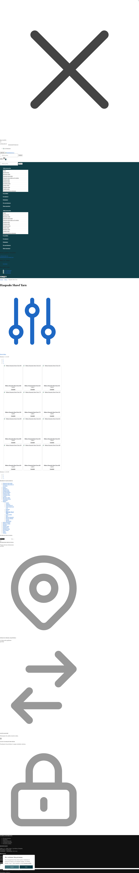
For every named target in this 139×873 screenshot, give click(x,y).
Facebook (5, 263)
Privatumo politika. (27, 863)
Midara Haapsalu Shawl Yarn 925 (33, 438)
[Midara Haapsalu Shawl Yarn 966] (13, 374)
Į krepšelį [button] (13, 389)
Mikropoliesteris (6, 522)
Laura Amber (9, 514)
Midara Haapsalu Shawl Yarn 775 (33, 412)
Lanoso (4, 496)
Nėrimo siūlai (6, 526)
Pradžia (1, 279)
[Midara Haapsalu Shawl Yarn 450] (13, 454)
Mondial (5, 525)
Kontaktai (5, 839)
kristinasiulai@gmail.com (13, 144)
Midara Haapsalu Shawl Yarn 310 (52, 412)
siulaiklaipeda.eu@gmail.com (6, 257)
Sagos (4, 531)
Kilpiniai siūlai (6, 493)
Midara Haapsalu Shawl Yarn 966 (13, 385)
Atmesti (12, 866)
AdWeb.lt (8, 872)
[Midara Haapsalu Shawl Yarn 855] (52, 427)
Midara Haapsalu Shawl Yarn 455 (52, 385)
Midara (5, 279)
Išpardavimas (6, 489)
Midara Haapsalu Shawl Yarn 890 (13, 438)
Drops (4, 487)
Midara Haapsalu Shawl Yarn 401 (33, 465)
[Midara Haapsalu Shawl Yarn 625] (32, 374)
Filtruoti (2, 538)
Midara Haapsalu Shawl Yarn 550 (13, 412)
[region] (19, 862)
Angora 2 (8, 504)
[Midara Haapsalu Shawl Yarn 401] (32, 454)
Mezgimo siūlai (6, 497)
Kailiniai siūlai (6, 491)
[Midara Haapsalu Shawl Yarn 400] (52, 454)
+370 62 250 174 (3, 143)
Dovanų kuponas (7, 838)
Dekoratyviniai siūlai (7, 483)
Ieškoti (20, 155)
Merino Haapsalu (10, 517)
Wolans (4, 532)
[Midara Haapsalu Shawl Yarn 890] (13, 427)
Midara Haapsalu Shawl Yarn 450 (13, 465)
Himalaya (5, 488)
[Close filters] (0, 541)
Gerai (26, 866)
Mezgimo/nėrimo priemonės (7, 499)
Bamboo (8, 509)
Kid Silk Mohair (6, 492)
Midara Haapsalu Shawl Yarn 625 (33, 385)
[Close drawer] (0, 142)
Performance (6, 527)
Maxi (7, 516)
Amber (7, 502)
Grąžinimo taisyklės (7, 842)
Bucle (7, 510)
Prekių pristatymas (7, 841)
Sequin (7, 519)
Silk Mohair (8, 521)
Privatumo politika (7, 843)
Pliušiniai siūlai (6, 529)
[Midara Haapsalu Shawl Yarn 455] (52, 374)
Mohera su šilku (6, 523)
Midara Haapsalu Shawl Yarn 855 (52, 438)
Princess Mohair (9, 518)
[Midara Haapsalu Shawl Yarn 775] (32, 401)
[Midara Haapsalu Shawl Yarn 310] (52, 401)
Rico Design (6, 530)
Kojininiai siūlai (6, 495)
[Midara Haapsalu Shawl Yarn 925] (32, 427)
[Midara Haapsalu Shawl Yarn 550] (13, 401)
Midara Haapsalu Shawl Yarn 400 (52, 465)
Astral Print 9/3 (9, 505)
